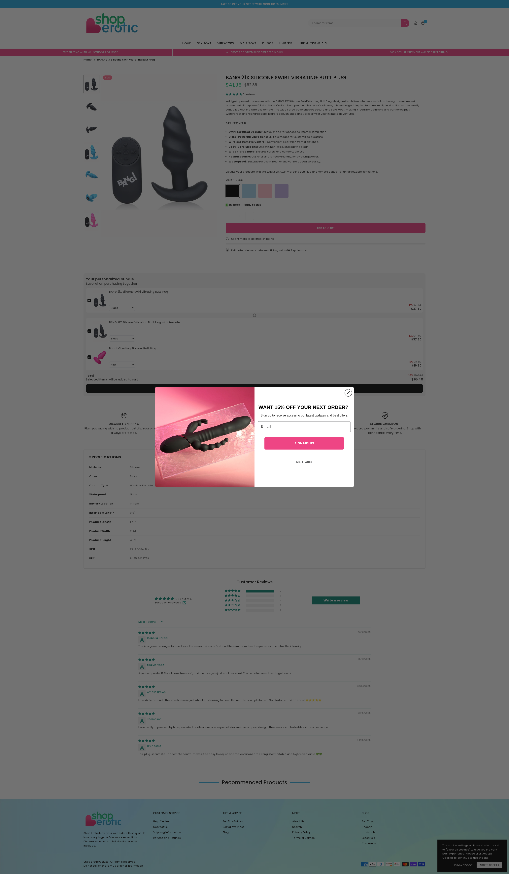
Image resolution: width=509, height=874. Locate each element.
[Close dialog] (348, 392)
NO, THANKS (304, 462)
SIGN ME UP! (304, 443)
